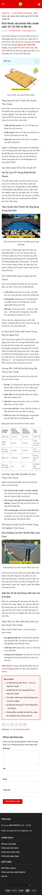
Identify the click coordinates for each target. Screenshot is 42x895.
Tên (4, 769)
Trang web (6, 790)
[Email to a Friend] (16, 725)
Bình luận (7, 748)
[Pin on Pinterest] (21, 725)
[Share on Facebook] (8, 725)
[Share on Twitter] (12, 725)
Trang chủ (6, 13)
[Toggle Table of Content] (35, 61)
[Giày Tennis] (21, 4)
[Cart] (39, 4)
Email (5, 779)
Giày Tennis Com (29, 31)
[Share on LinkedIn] (25, 725)
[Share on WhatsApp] (4, 725)
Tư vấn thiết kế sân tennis (21, 13)
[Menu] (3, 4)
